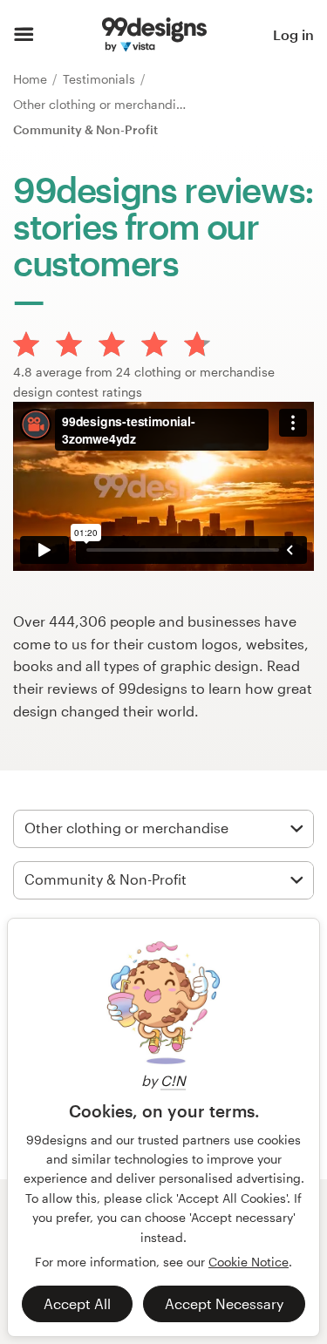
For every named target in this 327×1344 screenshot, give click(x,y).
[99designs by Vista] (154, 34)
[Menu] (24, 34)
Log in (293, 34)
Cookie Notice (248, 1261)
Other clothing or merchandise (103, 104)
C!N (173, 1080)
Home (32, 78)
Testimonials (101, 78)
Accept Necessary (224, 1303)
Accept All (77, 1303)
